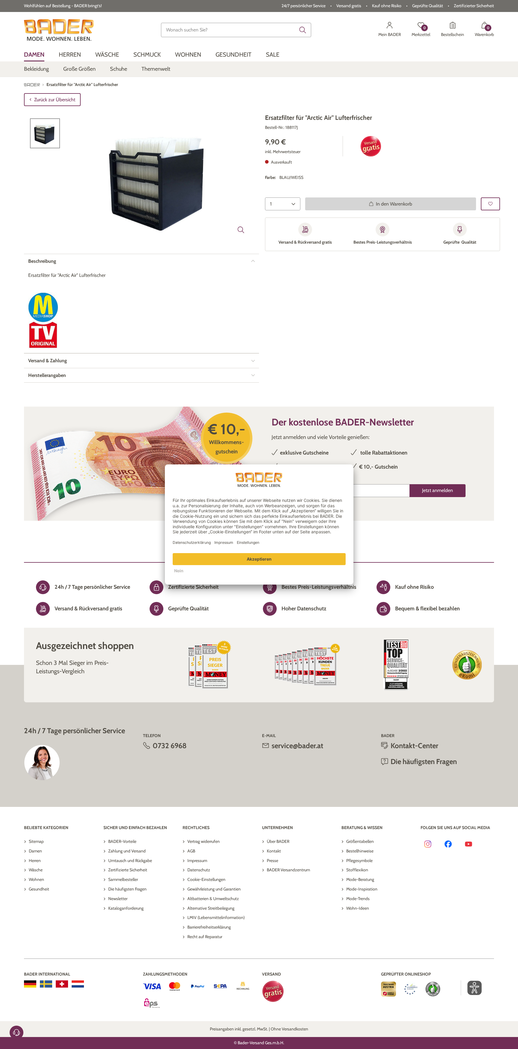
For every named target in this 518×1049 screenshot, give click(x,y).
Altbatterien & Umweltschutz (213, 898)
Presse (272, 860)
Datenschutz (198, 870)
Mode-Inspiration (361, 889)
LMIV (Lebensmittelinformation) (216, 917)
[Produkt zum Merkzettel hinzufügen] (490, 203)
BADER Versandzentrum (288, 870)
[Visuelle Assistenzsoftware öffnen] (471, 987)
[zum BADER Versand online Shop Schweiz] (62, 984)
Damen (35, 851)
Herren (35, 860)
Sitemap (36, 841)
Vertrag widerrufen (203, 841)
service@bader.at (297, 745)
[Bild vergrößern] (241, 230)
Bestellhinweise (360, 851)
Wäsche (36, 870)
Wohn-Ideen (357, 908)
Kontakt (274, 851)
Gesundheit (39, 889)
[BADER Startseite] (59, 30)
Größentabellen (360, 841)
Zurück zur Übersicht (54, 99)
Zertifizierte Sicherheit (127, 870)
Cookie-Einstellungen (206, 879)
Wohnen (36, 879)
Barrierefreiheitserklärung (209, 927)
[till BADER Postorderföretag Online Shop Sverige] (46, 984)
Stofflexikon (357, 870)
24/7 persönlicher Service (303, 5)
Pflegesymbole (359, 860)
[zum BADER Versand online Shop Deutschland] (30, 984)
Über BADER (278, 841)
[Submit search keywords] (302, 30)
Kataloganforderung (126, 908)
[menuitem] (34, 54)
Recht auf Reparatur (204, 936)
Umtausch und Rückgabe (130, 860)
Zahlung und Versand (127, 851)
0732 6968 (170, 745)
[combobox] (236, 30)
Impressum (197, 860)
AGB (191, 851)
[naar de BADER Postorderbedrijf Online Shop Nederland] (78, 984)
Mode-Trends (358, 898)
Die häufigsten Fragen (127, 889)
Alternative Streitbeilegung (210, 908)
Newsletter (117, 898)
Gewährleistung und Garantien (214, 889)
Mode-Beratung (360, 879)
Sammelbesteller (123, 879)
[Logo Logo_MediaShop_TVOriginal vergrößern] (43, 321)
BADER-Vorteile (122, 841)
